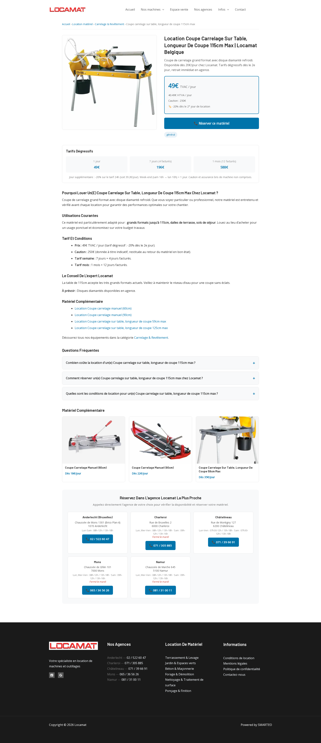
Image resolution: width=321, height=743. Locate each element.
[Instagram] (270, 9)
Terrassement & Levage (182, 658)
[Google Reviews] (61, 675)
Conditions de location (238, 658)
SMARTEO (265, 725)
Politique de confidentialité (241, 669)
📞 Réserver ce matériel (211, 123)
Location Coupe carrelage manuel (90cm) (103, 315)
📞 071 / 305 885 (160, 545)
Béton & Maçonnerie (179, 669)
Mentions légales (235, 663)
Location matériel (82, 24)
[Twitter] (262, 9)
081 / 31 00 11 (131, 680)
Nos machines (150, 9)
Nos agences (203, 9)
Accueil (130, 9)
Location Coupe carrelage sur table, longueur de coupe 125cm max (121, 328)
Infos (221, 9)
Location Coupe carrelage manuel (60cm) (103, 308)
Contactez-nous (234, 675)
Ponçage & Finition (178, 691)
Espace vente (179, 9)
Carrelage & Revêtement (109, 24)
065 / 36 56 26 (129, 674)
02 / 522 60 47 (136, 658)
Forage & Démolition (179, 674)
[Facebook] (253, 9)
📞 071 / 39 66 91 (223, 542)
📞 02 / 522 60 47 (97, 539)
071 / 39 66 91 (137, 669)
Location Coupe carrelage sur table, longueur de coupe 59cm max (120, 321)
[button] (162, 9)
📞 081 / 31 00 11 (160, 590)
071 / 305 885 (134, 663)
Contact (240, 9)
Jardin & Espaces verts (180, 663)
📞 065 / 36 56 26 (97, 590)
